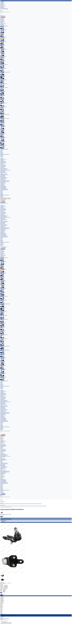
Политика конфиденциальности (4, 154)
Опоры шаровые (2, 175)
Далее (1, 592)
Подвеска (1, 5)
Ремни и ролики (2, 4)
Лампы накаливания (3, 162)
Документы (2, 190)
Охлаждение (2, 3)
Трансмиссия (2, 6)
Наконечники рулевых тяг (4, 174)
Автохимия (2, 1)
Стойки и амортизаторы (3, 405)
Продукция (2, 205)
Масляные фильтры (3, 417)
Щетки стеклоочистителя (4, 8)
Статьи (1, 192)
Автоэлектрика (2, 2)
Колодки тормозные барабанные (5, 180)
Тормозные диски (2, 182)
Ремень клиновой (2, 171)
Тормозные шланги (3, 414)
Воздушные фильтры (3, 186)
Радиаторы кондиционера (4, 168)
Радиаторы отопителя (3, 169)
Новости (1, 153)
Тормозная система (3, 411)
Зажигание (1, 211)
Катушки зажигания (3, 164)
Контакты (1, 197)
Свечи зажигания (2, 165)
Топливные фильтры (3, 188)
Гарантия (1, 196)
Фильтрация (2, 7)
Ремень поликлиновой (3, 172)
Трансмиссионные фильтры (4, 420)
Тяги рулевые (2, 179)
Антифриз (1, 160)
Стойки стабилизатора (3, 178)
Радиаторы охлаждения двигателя (5, 217)
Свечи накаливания (3, 166)
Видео (1, 191)
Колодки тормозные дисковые (4, 181)
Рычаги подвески (2, 408)
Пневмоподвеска (2, 223)
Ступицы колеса (2, 184)
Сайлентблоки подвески (3, 177)
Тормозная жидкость (3, 159)
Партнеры (1, 195)
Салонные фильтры (3, 187)
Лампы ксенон (2, 163)
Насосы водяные (2, 167)
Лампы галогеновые (3, 161)
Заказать (1, 516)
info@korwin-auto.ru (4, 621)
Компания (1, 193)
